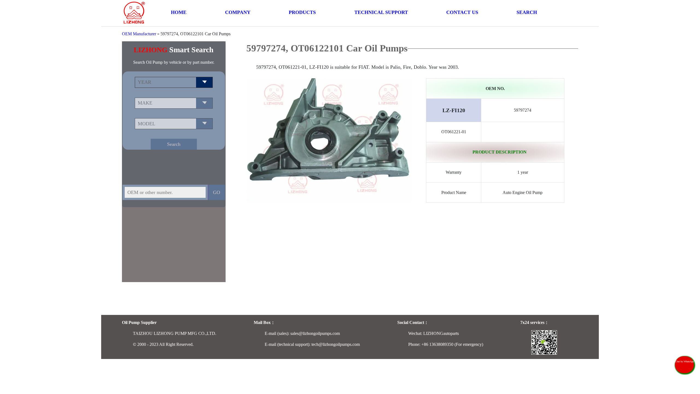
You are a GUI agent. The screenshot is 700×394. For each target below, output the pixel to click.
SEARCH (527, 12)
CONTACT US (462, 12)
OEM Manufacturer (139, 33)
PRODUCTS (302, 12)
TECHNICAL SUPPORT (381, 12)
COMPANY (237, 12)
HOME (178, 12)
